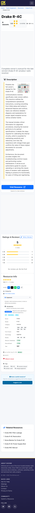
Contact (4, 488)
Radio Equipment (11, 8)
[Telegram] (18, 287)
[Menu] (32, 3)
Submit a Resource (7, 499)
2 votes (11, 282)
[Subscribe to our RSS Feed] (15, 506)
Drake (7, 366)
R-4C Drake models (10, 293)
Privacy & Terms (6, 491)
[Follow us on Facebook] (9, 506)
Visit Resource (16, 187)
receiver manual (23, 366)
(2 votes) (22, 23)
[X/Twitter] (12, 287)
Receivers (21, 8)
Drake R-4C (29, 8)
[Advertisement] (17, 48)
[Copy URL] (21, 287)
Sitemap (4, 484)
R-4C (13, 366)
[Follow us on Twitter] (3, 506)
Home (2, 8)
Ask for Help (5, 482)
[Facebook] (8, 287)
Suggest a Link (17, 382)
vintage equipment (21, 368)
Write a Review (27, 237)
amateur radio (9, 368)
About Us (4, 486)
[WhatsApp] (15, 287)
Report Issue (9, 359)
